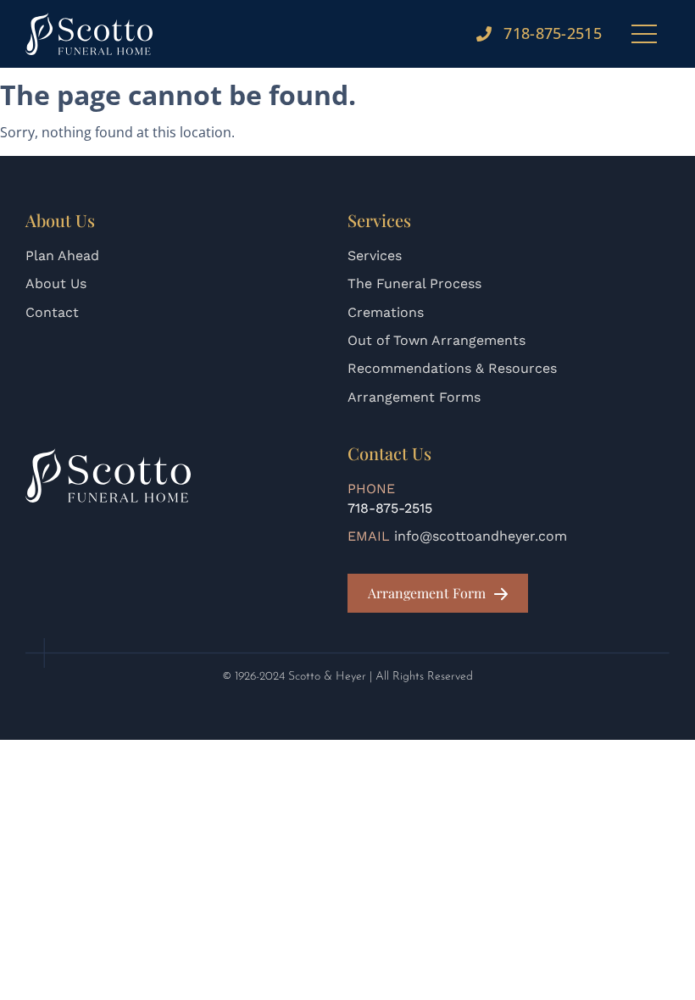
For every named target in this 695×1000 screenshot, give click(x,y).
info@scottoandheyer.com (480, 536)
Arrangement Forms (414, 397)
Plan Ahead (62, 255)
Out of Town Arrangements (436, 340)
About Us (55, 283)
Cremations (386, 312)
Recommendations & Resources (452, 368)
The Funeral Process (414, 283)
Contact (52, 312)
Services (375, 255)
